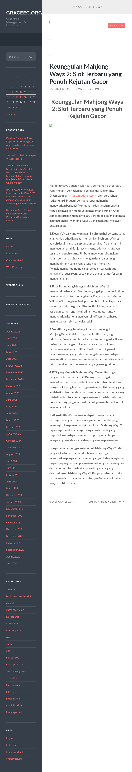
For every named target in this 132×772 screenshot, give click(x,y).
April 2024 (12, 481)
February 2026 (14, 365)
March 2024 (12, 488)
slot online (11, 678)
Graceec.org (24, 13)
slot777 (10, 691)
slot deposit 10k (14, 664)
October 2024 (13, 440)
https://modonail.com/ (83, 195)
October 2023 (13, 522)
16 (17, 97)
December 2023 (15, 508)
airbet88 (11, 589)
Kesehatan (12, 623)
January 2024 (13, 501)
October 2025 (13, 386)
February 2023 (14, 529)
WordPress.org (14, 267)
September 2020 (15, 549)
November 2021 (15, 536)
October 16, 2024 (60, 89)
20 (34, 97)
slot (8, 650)
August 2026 (13, 331)
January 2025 (13, 433)
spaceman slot (13, 698)
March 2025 (12, 420)
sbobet (10, 643)
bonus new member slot (18, 596)
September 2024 (15, 447)
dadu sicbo (11, 603)
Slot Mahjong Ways (16, 671)
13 (34, 92)
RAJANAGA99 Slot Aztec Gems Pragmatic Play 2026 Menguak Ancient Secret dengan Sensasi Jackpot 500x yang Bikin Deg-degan (21, 196)
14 (8, 97)
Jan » (16, 114)
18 (25, 97)
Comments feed (14, 260)
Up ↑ (122, 501)
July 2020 (11, 563)
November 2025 (15, 379)
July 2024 (11, 461)
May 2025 (11, 406)
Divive (79, 89)
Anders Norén (107, 501)
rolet (8, 637)
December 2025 (15, 372)
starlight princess (15, 705)
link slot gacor (13, 630)
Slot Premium (13, 684)
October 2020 (13, 542)
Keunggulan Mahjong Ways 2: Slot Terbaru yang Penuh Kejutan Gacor (85, 73)
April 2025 (12, 413)
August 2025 (13, 392)
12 (29, 92)
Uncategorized (14, 712)
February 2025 (14, 427)
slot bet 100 (12, 657)
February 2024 (14, 495)
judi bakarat (12, 616)
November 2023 (15, 515)
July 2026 (11, 338)
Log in (9, 246)
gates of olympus (15, 609)
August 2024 (13, 454)
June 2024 (12, 467)
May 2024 (11, 474)
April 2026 (12, 358)
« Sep (9, 114)
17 (21, 97)
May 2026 (11, 351)
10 (21, 92)
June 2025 (12, 399)
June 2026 (12, 345)
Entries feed (12, 253)
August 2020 (13, 556)
